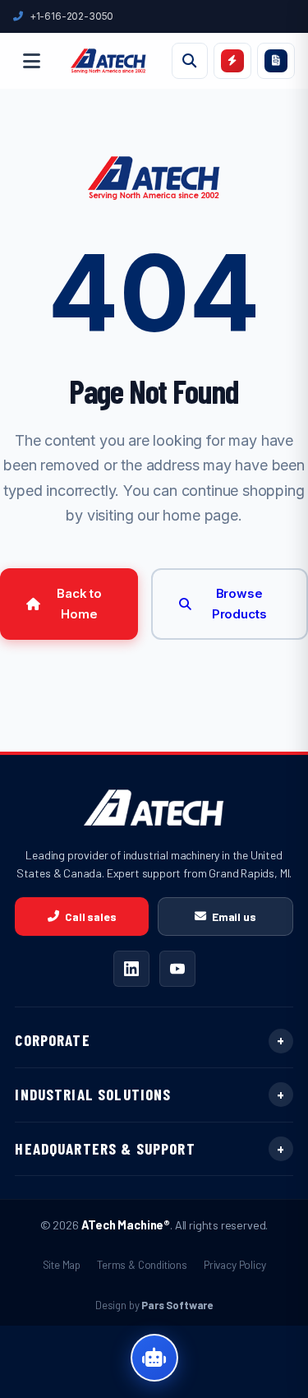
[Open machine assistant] (154, 1358)
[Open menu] (31, 61)
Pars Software (177, 1305)
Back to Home (79, 604)
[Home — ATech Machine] (108, 61)
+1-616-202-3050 (71, 16)
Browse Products (239, 604)
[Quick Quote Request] (232, 61)
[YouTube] (177, 969)
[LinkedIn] (131, 969)
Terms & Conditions (142, 1264)
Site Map (62, 1264)
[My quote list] (276, 61)
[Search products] (190, 61)
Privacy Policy (235, 1264)
